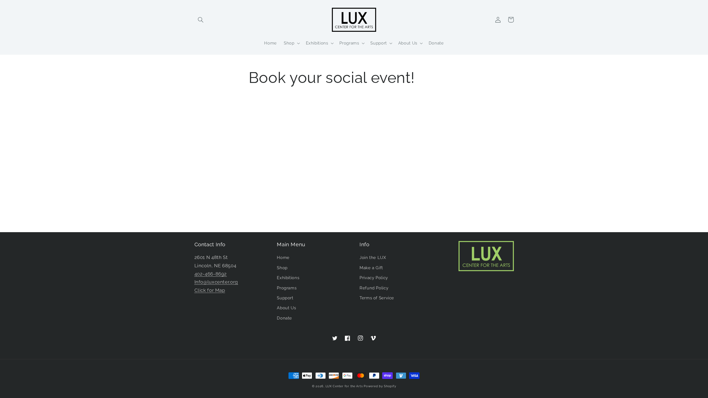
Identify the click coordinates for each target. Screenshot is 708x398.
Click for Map (209, 290)
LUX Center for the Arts (344, 386)
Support (285, 297)
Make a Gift (371, 267)
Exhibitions (288, 277)
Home (283, 257)
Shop (282, 267)
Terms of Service (377, 297)
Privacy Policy (374, 277)
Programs (286, 288)
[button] (200, 19)
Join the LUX (373, 257)
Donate (284, 318)
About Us (286, 307)
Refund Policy (374, 288)
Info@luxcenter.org (216, 282)
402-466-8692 (210, 274)
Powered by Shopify (380, 386)
